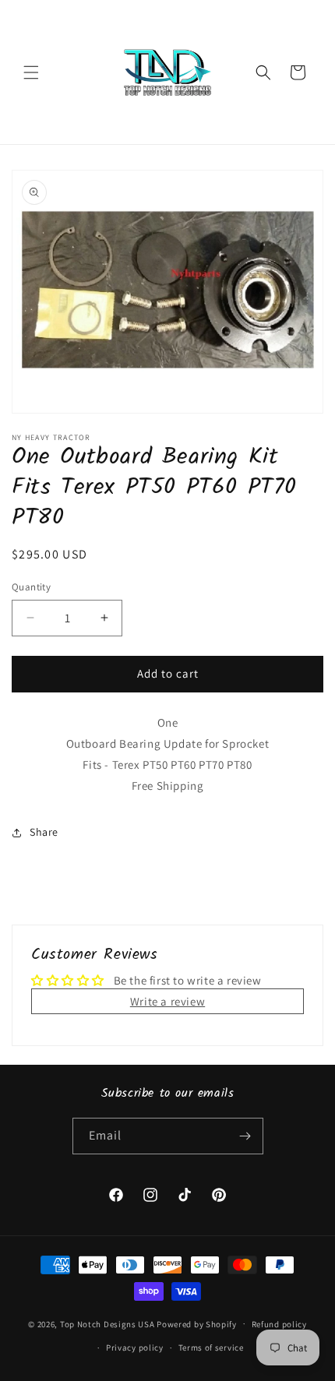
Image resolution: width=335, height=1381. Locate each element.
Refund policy (279, 1324)
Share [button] (44, 832)
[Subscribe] (245, 1136)
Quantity (31, 587)
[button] (31, 72)
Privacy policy (135, 1347)
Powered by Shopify (197, 1323)
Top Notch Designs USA (107, 1323)
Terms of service (211, 1347)
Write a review (167, 1001)
